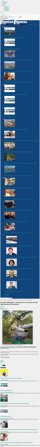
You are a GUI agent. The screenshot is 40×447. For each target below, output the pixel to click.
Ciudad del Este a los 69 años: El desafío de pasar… (14, 37)
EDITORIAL (4, 84)
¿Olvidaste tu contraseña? (4, 17)
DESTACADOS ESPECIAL (8, 35)
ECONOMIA (6, 6)
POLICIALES (6, 7)
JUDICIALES (6, 8)
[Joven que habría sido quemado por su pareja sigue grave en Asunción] (4, 401)
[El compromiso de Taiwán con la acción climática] (11, 288)
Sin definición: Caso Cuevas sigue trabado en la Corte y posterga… (17, 187)
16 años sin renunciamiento (9, 117)
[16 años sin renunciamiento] (9, 114)
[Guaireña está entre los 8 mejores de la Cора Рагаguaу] (4, 376)
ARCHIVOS (6, 10)
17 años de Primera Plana (9, 105)
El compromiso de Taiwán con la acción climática (16, 290)
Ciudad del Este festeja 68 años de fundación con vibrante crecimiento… (18, 71)
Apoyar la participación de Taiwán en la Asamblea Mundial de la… (19, 268)
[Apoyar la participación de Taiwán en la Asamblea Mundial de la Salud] (11, 265)
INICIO (3, 1)
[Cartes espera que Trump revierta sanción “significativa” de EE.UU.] (9, 207)
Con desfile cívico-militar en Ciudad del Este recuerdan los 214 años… (18, 59)
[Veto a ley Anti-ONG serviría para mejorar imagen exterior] (9, 218)
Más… (3, 5)
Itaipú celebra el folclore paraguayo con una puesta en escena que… (17, 175)
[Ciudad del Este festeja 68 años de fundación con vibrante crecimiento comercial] (9, 68)
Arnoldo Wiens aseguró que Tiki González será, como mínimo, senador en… (19, 198)
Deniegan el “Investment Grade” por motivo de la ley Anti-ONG (17, 232)
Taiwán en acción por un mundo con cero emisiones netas (17, 279)
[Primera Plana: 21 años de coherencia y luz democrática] (9, 91)
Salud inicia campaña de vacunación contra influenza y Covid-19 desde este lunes (16, 442)
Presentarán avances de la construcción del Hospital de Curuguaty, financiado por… (21, 140)
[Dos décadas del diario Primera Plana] (9, 45)
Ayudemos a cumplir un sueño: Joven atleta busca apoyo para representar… (19, 151)
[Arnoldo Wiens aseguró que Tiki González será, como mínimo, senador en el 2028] (9, 196)
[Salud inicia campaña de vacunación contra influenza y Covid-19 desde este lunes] (4, 440)
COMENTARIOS (7, 208)
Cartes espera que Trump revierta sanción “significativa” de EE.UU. (18, 210)
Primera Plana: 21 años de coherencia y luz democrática (15, 94)
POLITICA (4, 4)
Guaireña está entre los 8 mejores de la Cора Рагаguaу (11, 378)
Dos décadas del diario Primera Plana (11, 48)
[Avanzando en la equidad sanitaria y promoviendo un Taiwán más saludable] (11, 254)
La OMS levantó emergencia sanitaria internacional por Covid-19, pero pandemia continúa (18, 429)
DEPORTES (6, 9)
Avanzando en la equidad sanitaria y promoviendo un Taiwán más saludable (21, 257)
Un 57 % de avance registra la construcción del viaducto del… (16, 129)
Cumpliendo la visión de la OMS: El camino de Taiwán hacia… (19, 245)
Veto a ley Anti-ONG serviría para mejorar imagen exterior (16, 221)
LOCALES (4, 3)
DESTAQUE (6, 92)
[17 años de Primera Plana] (4, 414)
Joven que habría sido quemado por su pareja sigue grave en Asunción (14, 403)
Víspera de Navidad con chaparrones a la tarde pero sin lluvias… (17, 82)
